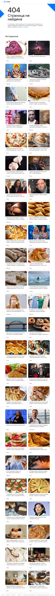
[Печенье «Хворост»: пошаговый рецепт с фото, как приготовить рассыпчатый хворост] (39, 535)
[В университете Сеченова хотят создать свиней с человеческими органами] (16, 259)
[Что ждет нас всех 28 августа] (39, 51)
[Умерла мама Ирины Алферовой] (16, 420)
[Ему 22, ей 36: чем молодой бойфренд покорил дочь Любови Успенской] (39, 236)
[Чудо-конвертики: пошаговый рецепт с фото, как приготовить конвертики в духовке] (39, 213)
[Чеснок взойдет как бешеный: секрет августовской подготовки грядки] (16, 167)
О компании (8, 594)
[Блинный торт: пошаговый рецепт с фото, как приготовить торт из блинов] (16, 512)
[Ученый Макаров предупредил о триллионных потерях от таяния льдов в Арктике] (39, 282)
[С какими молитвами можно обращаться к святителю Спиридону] (16, 74)
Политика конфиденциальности (43, 594)
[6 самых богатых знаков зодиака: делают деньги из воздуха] (39, 420)
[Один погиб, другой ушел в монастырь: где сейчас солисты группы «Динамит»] (16, 190)
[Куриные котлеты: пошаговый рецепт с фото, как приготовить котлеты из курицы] (16, 374)
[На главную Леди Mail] (8, 1)
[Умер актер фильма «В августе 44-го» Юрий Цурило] (39, 167)
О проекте (19, 594)
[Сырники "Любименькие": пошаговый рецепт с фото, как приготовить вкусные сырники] (39, 259)
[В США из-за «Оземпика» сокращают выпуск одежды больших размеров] (39, 305)
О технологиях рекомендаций (29, 594)
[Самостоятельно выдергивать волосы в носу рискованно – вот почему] (16, 305)
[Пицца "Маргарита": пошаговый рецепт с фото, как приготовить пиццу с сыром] (16, 236)
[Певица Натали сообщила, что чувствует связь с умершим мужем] (16, 120)
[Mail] (5, 1)
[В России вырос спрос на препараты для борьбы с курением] (16, 466)
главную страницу (23, 27)
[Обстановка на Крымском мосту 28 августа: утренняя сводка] (16, 328)
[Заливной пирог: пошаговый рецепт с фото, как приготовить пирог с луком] (39, 97)
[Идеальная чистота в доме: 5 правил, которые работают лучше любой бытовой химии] (16, 581)
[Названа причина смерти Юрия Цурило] (39, 190)
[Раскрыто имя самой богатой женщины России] (39, 512)
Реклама (13, 594)
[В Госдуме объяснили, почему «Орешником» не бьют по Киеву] (16, 213)
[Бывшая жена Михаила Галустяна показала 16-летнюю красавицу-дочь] (39, 374)
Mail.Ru (2, 594)
